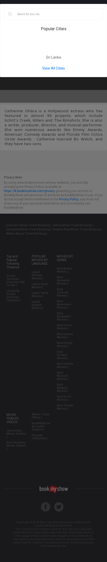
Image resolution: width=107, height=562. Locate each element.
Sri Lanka (53, 57)
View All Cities (53, 68)
